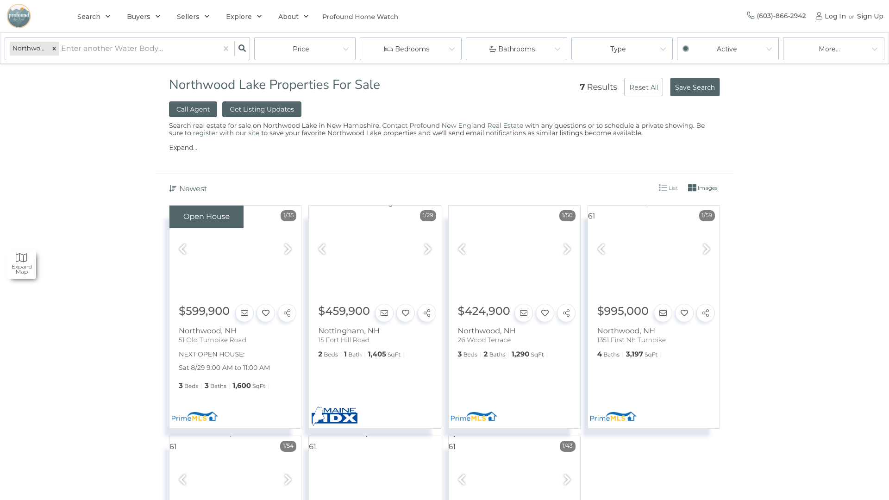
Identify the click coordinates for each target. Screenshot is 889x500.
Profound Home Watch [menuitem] (360, 16)
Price (301, 49)
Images (706, 187)
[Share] (287, 313)
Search (88, 16)
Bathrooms (516, 49)
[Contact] (244, 313)
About (288, 16)
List (672, 187)
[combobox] (62, 49)
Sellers (188, 16)
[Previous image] (182, 249)
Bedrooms (412, 49)
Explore (239, 16)
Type (618, 49)
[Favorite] (266, 313)
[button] (54, 49)
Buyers (138, 16)
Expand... (183, 147)
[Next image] (288, 249)
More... (829, 49)
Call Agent (193, 109)
